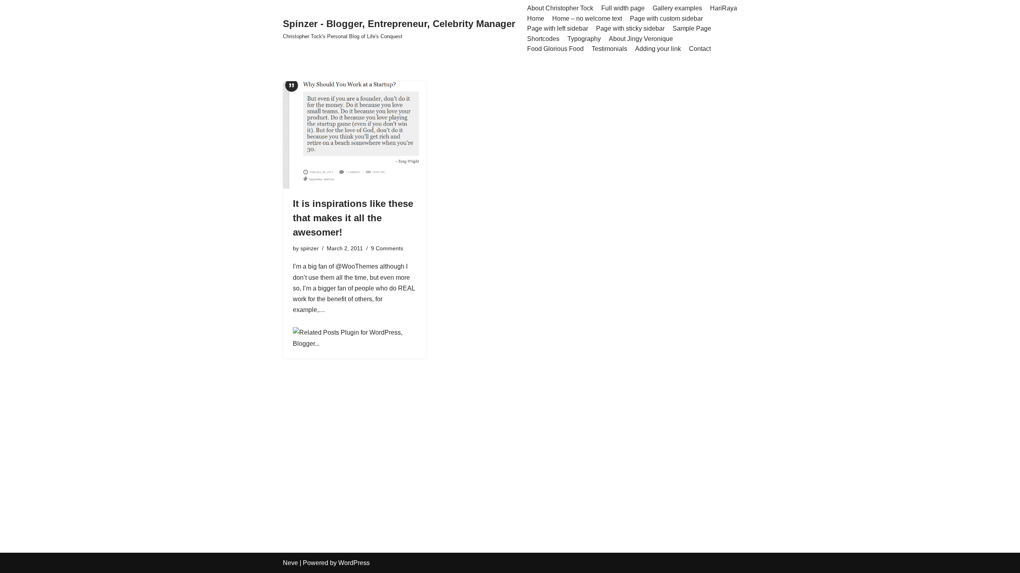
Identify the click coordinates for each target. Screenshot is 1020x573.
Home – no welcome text (587, 18)
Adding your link (658, 48)
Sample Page (692, 28)
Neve (290, 562)
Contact (700, 48)
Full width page (623, 8)
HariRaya (723, 8)
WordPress (354, 562)
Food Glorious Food (555, 48)
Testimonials (609, 48)
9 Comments (387, 248)
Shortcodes (543, 38)
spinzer (309, 248)
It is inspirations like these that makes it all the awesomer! (353, 218)
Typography (584, 38)
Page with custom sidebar (666, 18)
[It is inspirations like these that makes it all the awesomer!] (354, 135)
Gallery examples (677, 8)
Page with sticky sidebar (630, 28)
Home (535, 18)
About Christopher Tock (560, 8)
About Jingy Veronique (641, 38)
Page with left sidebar (557, 28)
